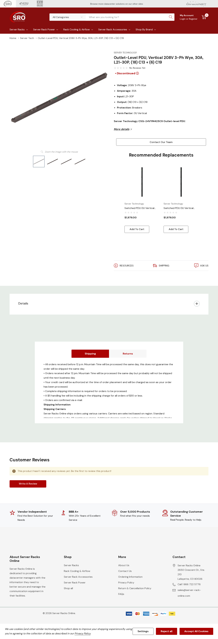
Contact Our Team (161, 142)
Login (183, 18)
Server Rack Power (44, 29)
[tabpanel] (141, 199)
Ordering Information (130, 576)
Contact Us (125, 571)
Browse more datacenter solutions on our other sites (117, 4)
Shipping (90, 353)
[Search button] (170, 17)
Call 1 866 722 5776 (189, 584)
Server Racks (17, 29)
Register (193, 18)
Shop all (68, 588)
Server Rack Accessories (112, 29)
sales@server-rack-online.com (189, 592)
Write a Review (28, 483)
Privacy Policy (126, 582)
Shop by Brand (144, 29)
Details (23, 303)
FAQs (121, 594)
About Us (123, 565)
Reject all (166, 631)
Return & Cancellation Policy (134, 588)
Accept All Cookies (196, 631)
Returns (128, 353)
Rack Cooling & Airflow (76, 29)
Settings (143, 631)
